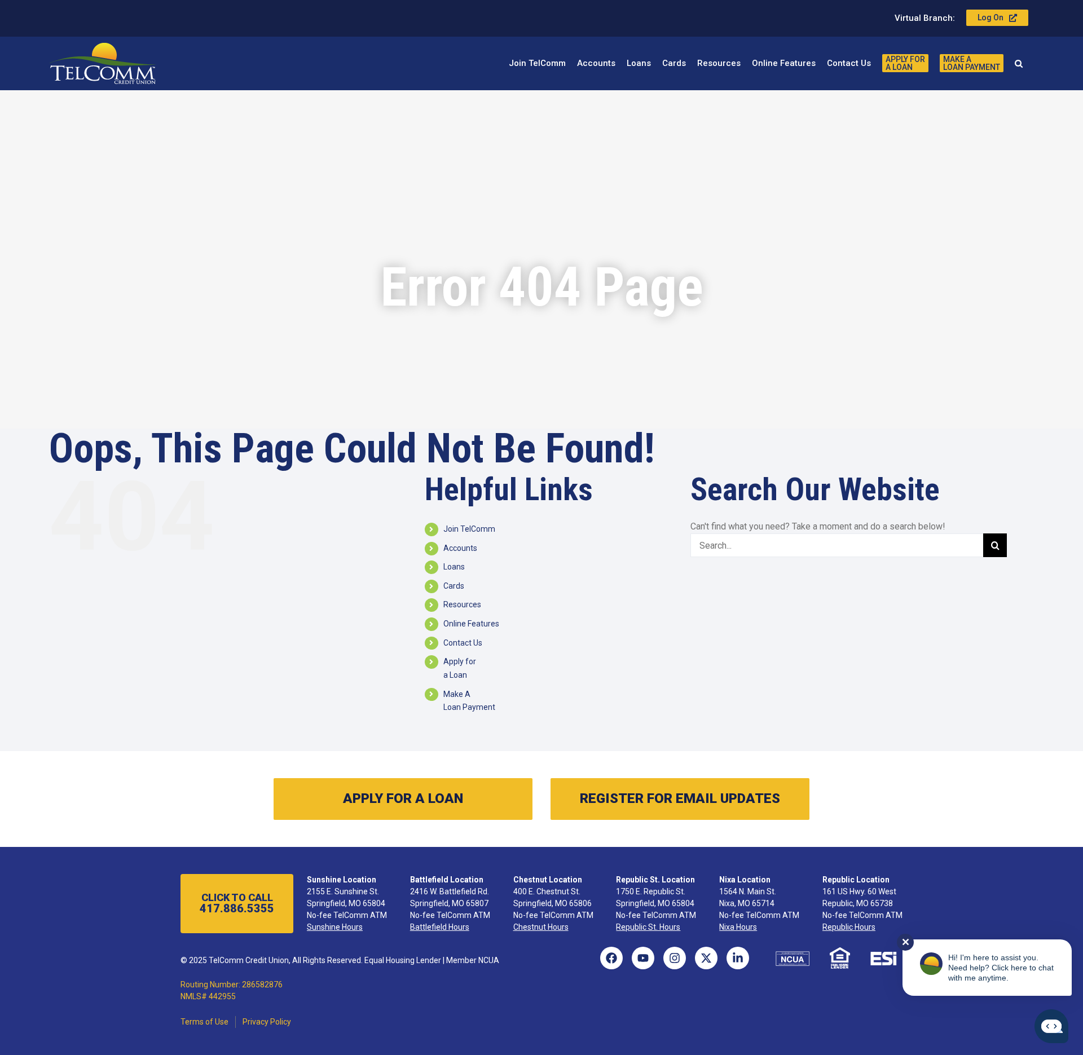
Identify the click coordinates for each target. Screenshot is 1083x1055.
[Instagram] (674, 958)
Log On (990, 17)
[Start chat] (1051, 1026)
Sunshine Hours (335, 927)
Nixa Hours (738, 927)
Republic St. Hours (648, 927)
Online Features (471, 623)
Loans (454, 566)
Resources (462, 604)
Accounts (460, 548)
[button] (1019, 63)
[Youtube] (643, 958)
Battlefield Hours (439, 927)
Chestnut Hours (541, 927)
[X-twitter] (706, 958)
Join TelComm (469, 528)
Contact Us (462, 642)
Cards (453, 585)
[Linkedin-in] (738, 958)
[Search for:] (837, 544)
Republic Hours (848, 927)
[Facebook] (611, 958)
